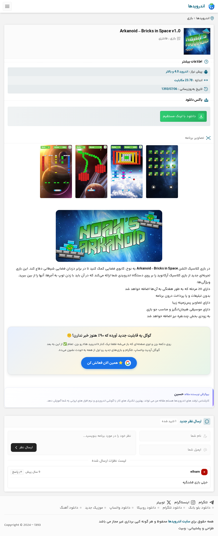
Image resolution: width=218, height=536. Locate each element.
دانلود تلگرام (172, 507)
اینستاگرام (181, 502)
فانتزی (163, 38)
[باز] (7, 6)
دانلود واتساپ (120, 507)
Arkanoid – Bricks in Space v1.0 (150, 31)
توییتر (160, 502)
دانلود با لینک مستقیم (179, 116)
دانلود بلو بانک (199, 507)
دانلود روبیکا (146, 507)
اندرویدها (196, 6)
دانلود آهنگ (69, 507)
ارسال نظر (26, 447)
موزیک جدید (94, 507)
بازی (190, 18)
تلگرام (203, 502)
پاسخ (15, 472)
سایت (186, 521)
